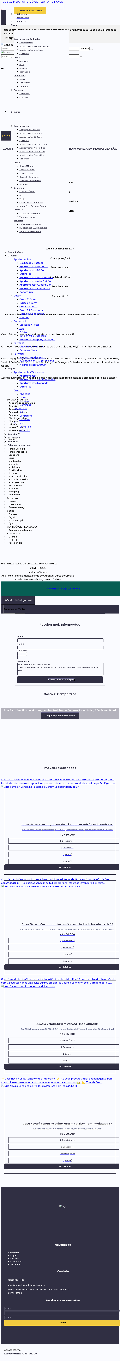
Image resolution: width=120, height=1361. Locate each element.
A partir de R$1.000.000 (30, 231)
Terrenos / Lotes (27, 217)
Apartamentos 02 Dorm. (30, 133)
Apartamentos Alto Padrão (32, 147)
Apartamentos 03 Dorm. (30, 137)
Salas (22, 79)
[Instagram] (63, 1231)
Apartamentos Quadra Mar (32, 151)
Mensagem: (23, 661)
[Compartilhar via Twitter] (13, 706)
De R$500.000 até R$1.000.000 (33, 228)
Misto (21, 64)
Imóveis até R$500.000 (30, 224)
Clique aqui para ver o (60, 715)
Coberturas (24, 158)
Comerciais (19, 75)
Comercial (24, 93)
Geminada (24, 71)
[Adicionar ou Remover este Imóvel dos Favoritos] (73, 182)
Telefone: (22, 650)
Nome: (20, 636)
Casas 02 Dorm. (27, 169)
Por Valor (18, 220)
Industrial (23, 97)
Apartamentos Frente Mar (31, 155)
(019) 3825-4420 (16, 1280)
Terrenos (23, 86)
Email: (20, 643)
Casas (17, 57)
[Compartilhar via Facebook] (8, 706)
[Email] (63, 1220)
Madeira (23, 68)
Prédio (22, 198)
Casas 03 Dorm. (27, 173)
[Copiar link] (34, 706)
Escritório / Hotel (27, 191)
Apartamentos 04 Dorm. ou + (33, 144)
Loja (21, 195)
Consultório (24, 82)
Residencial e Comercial (31, 202)
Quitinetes (24, 53)
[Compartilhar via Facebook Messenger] (29, 706)
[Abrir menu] (3, 248)
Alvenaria (24, 61)
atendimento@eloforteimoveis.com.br (26, 1285)
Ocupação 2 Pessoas (29, 129)
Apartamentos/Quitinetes (27, 39)
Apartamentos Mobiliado (31, 50)
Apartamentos (26, 42)
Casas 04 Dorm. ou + (29, 177)
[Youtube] (63, 1237)
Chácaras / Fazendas (29, 213)
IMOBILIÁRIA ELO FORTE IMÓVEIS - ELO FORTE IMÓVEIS (32, 1)
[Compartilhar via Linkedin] (19, 706)
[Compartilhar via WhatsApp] (3, 706)
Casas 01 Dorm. (26, 166)
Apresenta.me (12, 1350)
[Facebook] (63, 1225)
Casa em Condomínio (30, 180)
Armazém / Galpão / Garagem (34, 206)
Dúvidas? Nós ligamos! (18, 600)
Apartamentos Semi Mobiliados (34, 46)
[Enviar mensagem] (91, 49)
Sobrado (23, 184)
